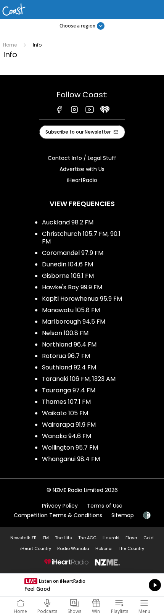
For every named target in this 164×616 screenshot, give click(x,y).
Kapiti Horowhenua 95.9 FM (82, 298)
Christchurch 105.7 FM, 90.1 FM (81, 237)
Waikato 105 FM (65, 413)
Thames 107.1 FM (66, 401)
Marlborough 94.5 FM (73, 321)
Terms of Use (104, 506)
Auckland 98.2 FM (67, 222)
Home (10, 45)
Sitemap (122, 515)
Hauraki (111, 538)
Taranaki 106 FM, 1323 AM (79, 378)
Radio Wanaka (73, 548)
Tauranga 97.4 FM (68, 390)
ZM (45, 538)
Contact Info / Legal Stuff (82, 158)
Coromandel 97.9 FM (72, 252)
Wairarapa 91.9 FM (69, 424)
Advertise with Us (82, 169)
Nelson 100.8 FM (65, 333)
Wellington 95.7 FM (70, 447)
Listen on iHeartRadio (82, 585)
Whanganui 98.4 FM (71, 459)
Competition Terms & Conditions (58, 515)
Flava (131, 538)
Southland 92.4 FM (69, 367)
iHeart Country (35, 548)
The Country (131, 548)
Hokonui (104, 548)
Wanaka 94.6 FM (66, 436)
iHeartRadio (82, 180)
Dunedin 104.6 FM (67, 264)
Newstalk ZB (23, 538)
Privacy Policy (60, 506)
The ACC (87, 538)
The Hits (63, 538)
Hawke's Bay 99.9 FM (72, 287)
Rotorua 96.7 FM (66, 356)
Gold (148, 538)
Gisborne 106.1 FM (68, 275)
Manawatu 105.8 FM (71, 310)
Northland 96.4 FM (69, 344)
